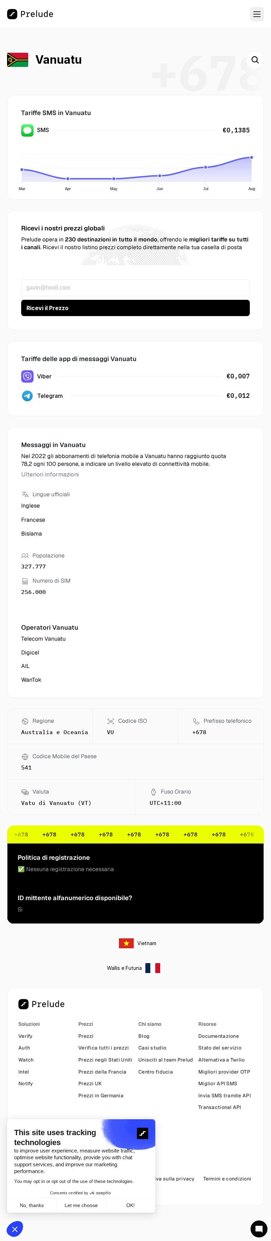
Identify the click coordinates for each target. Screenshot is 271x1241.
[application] (137, 168)
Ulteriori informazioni (50, 474)
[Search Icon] (255, 60)
